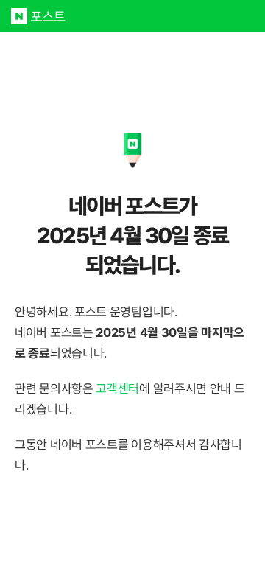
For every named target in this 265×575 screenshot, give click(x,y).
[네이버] (19, 16)
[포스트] (48, 16)
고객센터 (117, 388)
